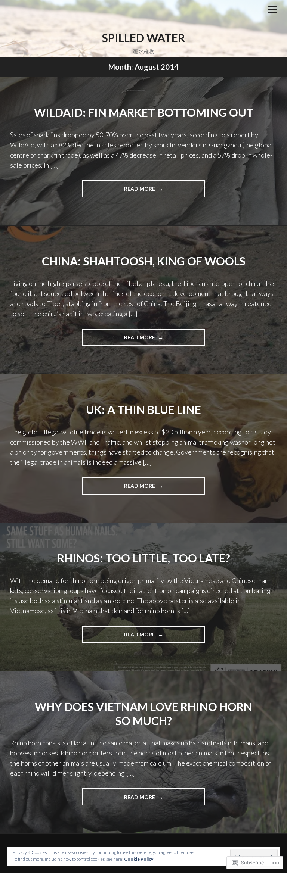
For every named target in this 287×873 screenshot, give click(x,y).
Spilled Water (143, 37)
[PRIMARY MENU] (272, 10)
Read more (119, 191)
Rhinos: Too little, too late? (143, 558)
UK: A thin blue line (143, 409)
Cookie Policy (138, 859)
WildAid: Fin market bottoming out (143, 112)
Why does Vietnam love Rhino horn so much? (143, 713)
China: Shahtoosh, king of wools (144, 261)
